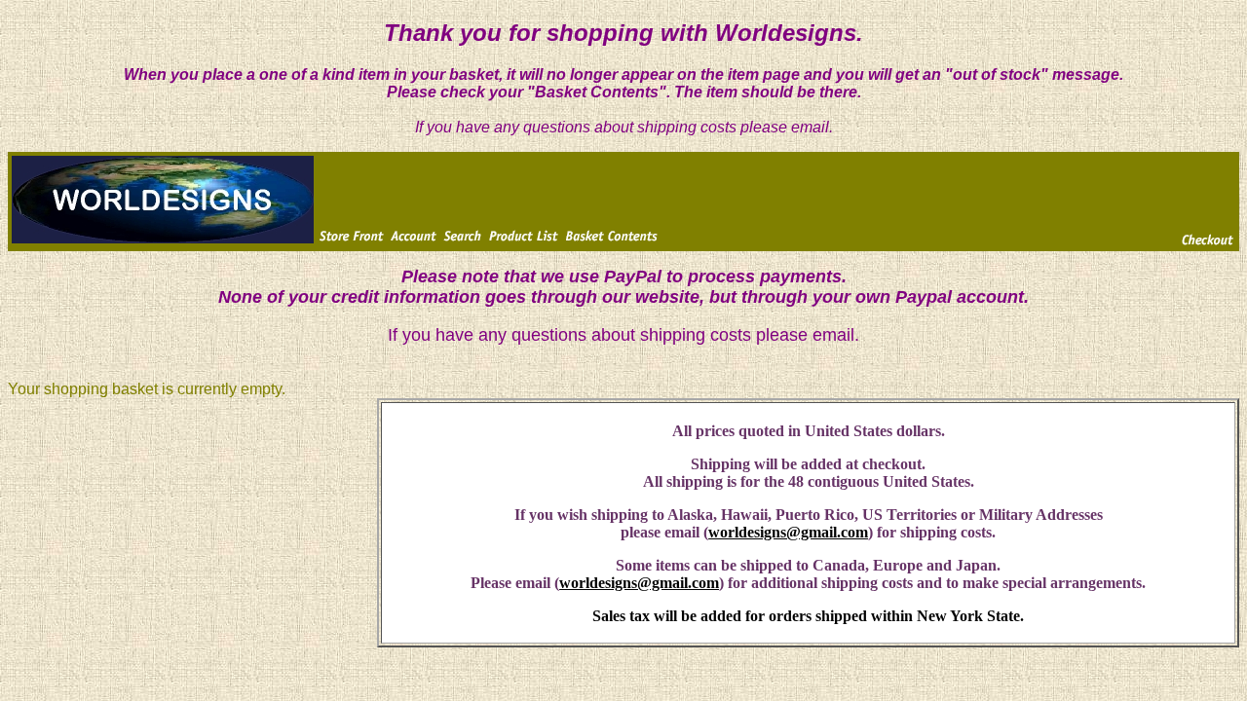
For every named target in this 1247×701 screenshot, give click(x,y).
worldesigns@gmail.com (788, 532)
